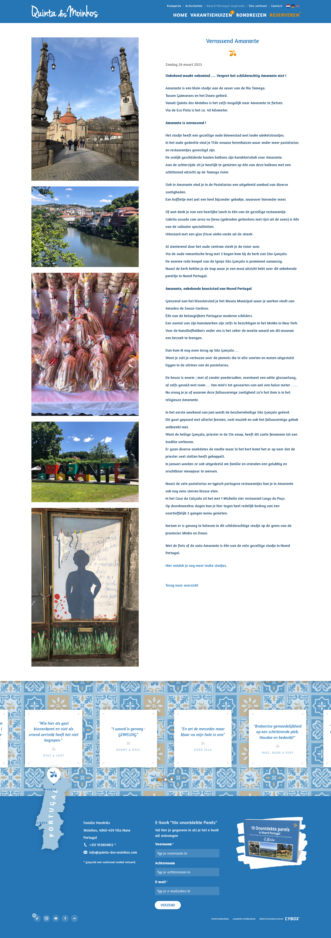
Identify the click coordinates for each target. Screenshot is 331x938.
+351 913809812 (101, 844)
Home (180, 15)
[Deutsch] (293, 6)
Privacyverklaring (220, 919)
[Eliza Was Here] (46, 918)
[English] (298, 6)
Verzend (168, 905)
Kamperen (174, 6)
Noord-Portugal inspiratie (226, 6)
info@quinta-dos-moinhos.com (113, 852)
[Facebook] (65, 918)
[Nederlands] (288, 6)
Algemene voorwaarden (244, 919)
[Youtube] (56, 918)
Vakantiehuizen (211, 14)
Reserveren (285, 15)
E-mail (161, 881)
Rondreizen (251, 15)
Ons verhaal (258, 6)
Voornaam (164, 844)
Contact (276, 6)
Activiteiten (193, 6)
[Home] (64, 11)
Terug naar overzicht (182, 585)
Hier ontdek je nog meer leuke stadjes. (196, 565)
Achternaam (165, 863)
